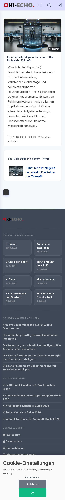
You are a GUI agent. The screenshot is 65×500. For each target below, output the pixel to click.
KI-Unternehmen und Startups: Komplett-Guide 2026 (32, 397)
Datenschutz (13, 441)
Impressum (12, 434)
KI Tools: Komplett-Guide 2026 (22, 412)
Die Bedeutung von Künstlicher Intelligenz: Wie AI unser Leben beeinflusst (32, 347)
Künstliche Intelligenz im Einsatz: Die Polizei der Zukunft (30, 59)
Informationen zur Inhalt (20, 454)
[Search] (49, 5)
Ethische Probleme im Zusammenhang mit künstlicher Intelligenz (29, 367)
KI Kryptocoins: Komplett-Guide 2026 (26, 405)
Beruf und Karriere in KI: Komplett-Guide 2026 (31, 418)
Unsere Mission (15, 447)
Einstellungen (32, 477)
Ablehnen (32, 484)
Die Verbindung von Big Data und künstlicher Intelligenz (30, 337)
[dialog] (32, 477)
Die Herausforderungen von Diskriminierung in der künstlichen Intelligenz (31, 357)
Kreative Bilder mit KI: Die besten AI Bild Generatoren (27, 326)
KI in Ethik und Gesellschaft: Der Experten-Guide (29, 387)
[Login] (59, 5)
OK (32, 492)
